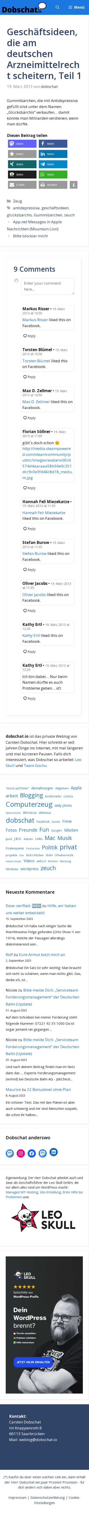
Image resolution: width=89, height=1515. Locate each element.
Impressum (17, 1497)
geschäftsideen (55, 207)
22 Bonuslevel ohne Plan (49, 1089)
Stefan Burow (34, 553)
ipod (9, 839)
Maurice (13, 1089)
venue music (13, 861)
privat (68, 846)
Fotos (11, 830)
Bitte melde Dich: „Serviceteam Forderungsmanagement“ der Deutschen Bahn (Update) (42, 997)
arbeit (12, 795)
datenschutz (13, 812)
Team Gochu (35, 765)
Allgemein (62, 788)
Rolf (9, 954)
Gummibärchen (48, 215)
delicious (45, 813)
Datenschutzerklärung (47, 1497)
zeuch (69, 215)
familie (56, 821)
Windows (12, 869)
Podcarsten (33, 848)
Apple (76, 787)
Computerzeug (29, 804)
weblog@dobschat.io (38, 1439)
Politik (50, 847)
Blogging (31, 795)
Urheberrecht (64, 855)
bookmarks (53, 796)
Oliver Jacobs (34, 594)
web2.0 (41, 861)
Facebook (43, 821)
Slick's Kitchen (35, 855)
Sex (21, 855)
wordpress (30, 868)
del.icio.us (30, 812)
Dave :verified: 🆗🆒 (23, 905)
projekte (11, 855)
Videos (29, 860)
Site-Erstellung (50, 1192)
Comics (68, 796)
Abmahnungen (42, 788)
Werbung (65, 861)
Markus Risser (35, 319)
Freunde (28, 830)
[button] (57, 7)
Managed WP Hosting (22, 1192)
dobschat (20, 820)
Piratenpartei (15, 848)
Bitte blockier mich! (30, 236)
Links (39, 839)
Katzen (28, 839)
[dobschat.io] (24, 7)
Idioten (71, 830)
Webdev (53, 861)
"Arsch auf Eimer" (17, 788)
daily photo (63, 805)
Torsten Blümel (36, 360)
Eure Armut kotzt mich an (42, 954)
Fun (44, 829)
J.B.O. (18, 839)
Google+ (56, 830)
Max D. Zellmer (36, 401)
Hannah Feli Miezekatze (43, 512)
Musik (65, 838)
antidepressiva (26, 207)
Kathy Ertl (31, 635)
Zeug (17, 201)
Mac (50, 838)
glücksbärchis (19, 215)
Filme (67, 821)
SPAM (49, 855)
